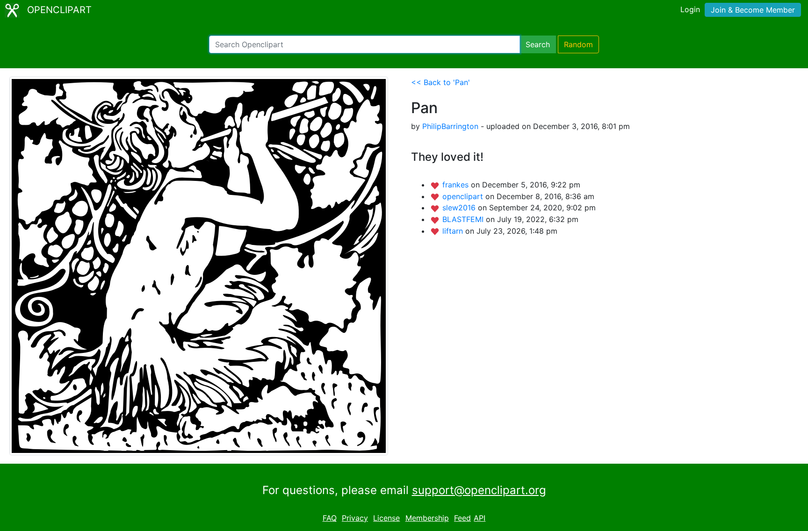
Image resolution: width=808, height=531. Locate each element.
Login (690, 9)
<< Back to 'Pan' (440, 82)
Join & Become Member (753, 9)
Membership (427, 518)
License (386, 518)
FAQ (330, 518)
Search (538, 44)
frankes (456, 184)
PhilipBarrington (450, 126)
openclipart (463, 196)
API (479, 518)
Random (578, 44)
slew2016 (460, 207)
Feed (462, 518)
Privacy (355, 518)
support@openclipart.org (479, 490)
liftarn (453, 231)
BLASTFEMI (464, 219)
